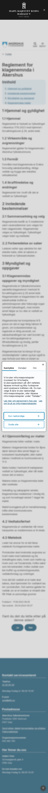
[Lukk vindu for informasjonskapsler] (43, 364)
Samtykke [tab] (9, 368)
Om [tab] (35, 368)
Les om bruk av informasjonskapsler (23, 402)
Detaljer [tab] (22, 368)
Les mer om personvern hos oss (20, 400)
